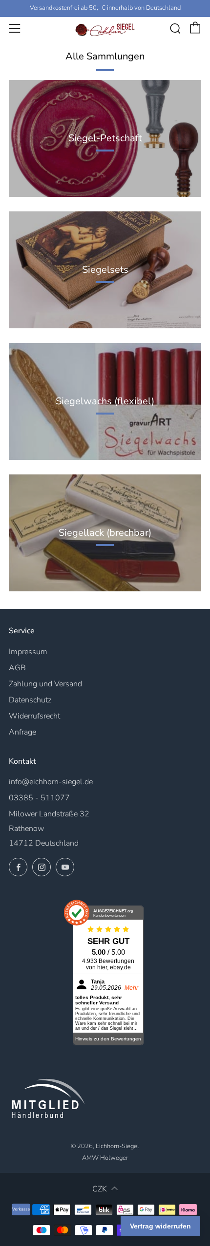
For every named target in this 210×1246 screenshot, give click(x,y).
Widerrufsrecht (34, 716)
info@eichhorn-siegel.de (51, 781)
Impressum (28, 651)
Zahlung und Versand (45, 684)
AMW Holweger (105, 1157)
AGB (17, 667)
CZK (99, 1189)
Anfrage (22, 732)
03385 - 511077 (39, 798)
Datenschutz (30, 700)
